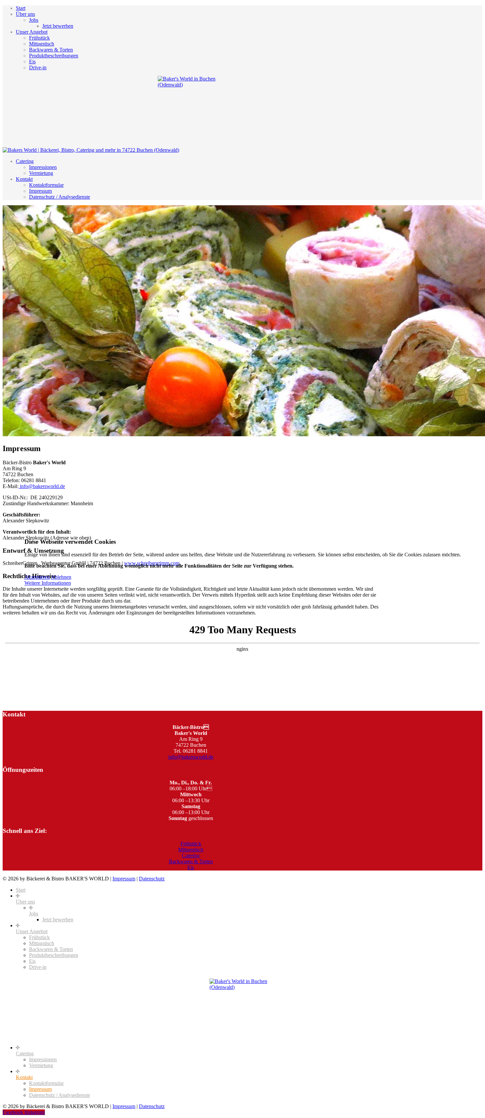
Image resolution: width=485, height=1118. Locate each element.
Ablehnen (61, 577)
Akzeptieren (37, 577)
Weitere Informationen (47, 583)
